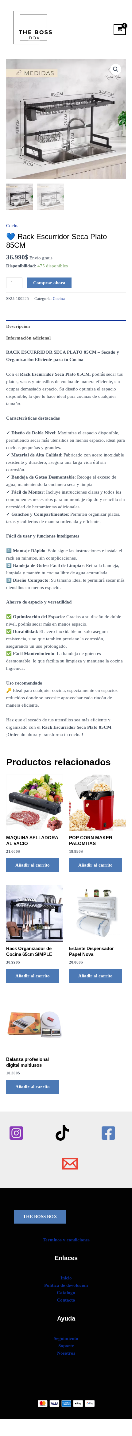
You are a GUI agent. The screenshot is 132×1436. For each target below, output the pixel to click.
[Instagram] (16, 1133)
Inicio (66, 1277)
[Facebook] (108, 1133)
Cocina (13, 225)
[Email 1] (70, 1163)
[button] (115, 69)
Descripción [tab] (18, 326)
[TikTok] (62, 1133)
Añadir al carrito (32, 865)
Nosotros (66, 1353)
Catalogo (66, 1292)
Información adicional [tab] (28, 338)
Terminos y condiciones (66, 1239)
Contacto (66, 1300)
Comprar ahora (49, 282)
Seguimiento (66, 1338)
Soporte (66, 1345)
